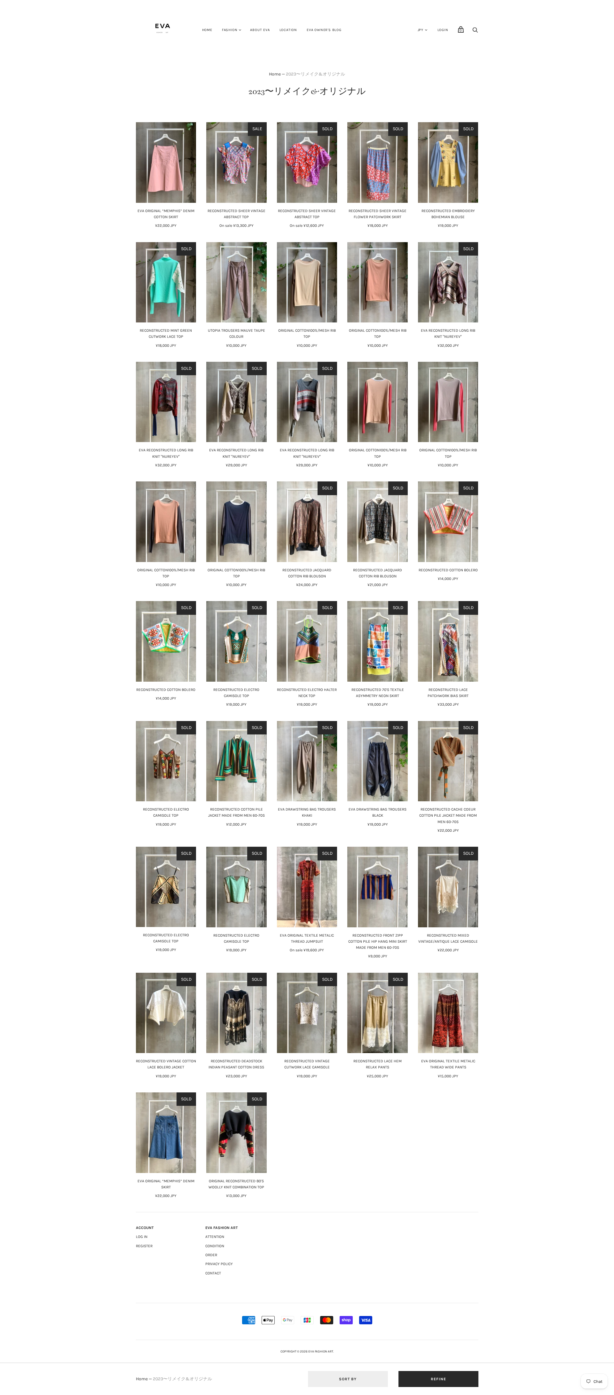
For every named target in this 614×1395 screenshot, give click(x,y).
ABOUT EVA (260, 30)
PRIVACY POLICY (219, 1264)
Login (442, 30)
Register (144, 1246)
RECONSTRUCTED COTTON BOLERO (448, 570)
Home (275, 74)
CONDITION (214, 1246)
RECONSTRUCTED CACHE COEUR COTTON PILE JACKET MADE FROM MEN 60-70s (448, 815)
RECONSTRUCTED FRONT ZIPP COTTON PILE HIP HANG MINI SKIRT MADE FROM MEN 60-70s (377, 941)
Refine (438, 1379)
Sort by (348, 1379)
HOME (207, 30)
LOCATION (288, 30)
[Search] (475, 32)
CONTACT (213, 1273)
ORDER (211, 1255)
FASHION (230, 30)
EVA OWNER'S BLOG (324, 30)
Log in (141, 1236)
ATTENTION (214, 1236)
